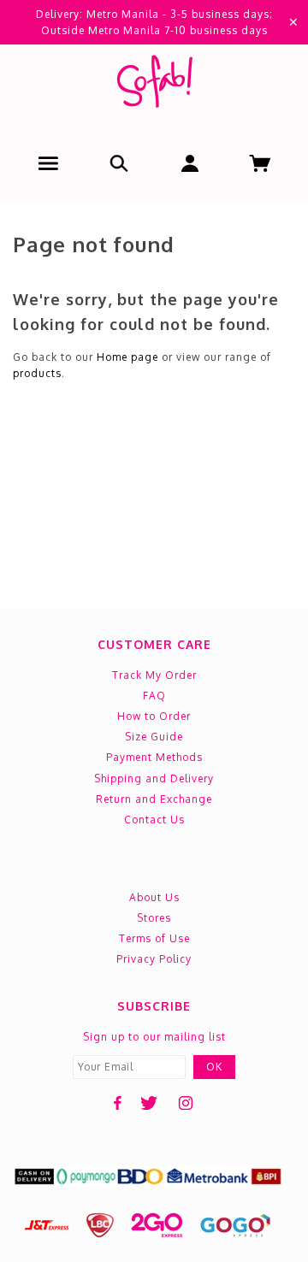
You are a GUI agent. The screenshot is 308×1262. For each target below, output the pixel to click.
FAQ (154, 695)
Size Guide (154, 736)
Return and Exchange (154, 799)
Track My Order (154, 675)
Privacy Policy (154, 958)
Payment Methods (154, 757)
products (37, 373)
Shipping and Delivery (154, 778)
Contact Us (154, 819)
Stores (154, 917)
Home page (127, 357)
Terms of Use (154, 938)
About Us (154, 897)
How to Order (154, 716)
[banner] (154, 85)
